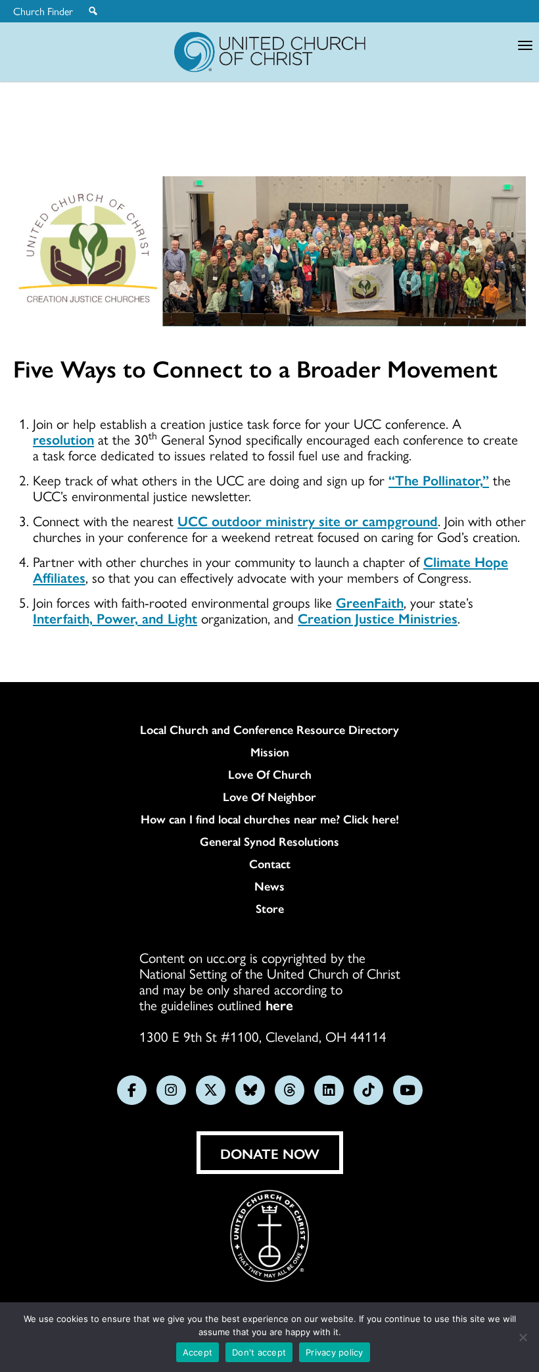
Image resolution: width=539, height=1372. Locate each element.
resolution (63, 439)
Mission (269, 752)
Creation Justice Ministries (377, 617)
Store (270, 908)
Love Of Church (270, 774)
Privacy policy (334, 1352)
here (279, 1004)
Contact (270, 863)
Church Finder (43, 11)
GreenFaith (370, 602)
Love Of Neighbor (269, 796)
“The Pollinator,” (438, 479)
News (269, 886)
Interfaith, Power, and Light (115, 617)
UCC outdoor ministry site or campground (307, 520)
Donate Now (269, 1153)
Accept (198, 1352)
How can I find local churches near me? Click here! (270, 819)
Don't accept (259, 1352)
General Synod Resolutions (269, 841)
